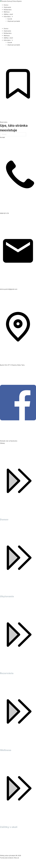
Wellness (7, 12)
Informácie (7, 16)
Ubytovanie (7, 7)
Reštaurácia (7, 9)
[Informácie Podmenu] (12, 16)
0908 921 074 (4, 213)
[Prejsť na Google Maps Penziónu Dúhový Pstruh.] (18, 841)
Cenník (9, 19)
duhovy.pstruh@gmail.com (8, 289)
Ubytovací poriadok (13, 21)
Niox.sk (16, 858)
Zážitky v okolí (8, 14)
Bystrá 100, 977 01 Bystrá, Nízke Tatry (12, 365)
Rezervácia (6, 673)
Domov (6, 5)
